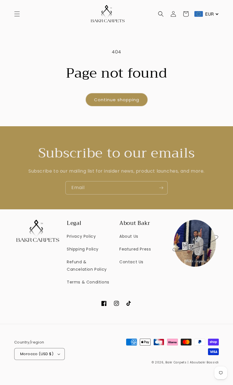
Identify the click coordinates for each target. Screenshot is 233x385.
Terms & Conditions (88, 282)
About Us (128, 236)
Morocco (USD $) (36, 354)
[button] (17, 14)
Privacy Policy (81, 236)
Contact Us (131, 262)
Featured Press (135, 249)
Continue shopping (116, 100)
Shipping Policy (83, 249)
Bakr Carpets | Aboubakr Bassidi (192, 362)
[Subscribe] (161, 187)
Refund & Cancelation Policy (87, 265)
